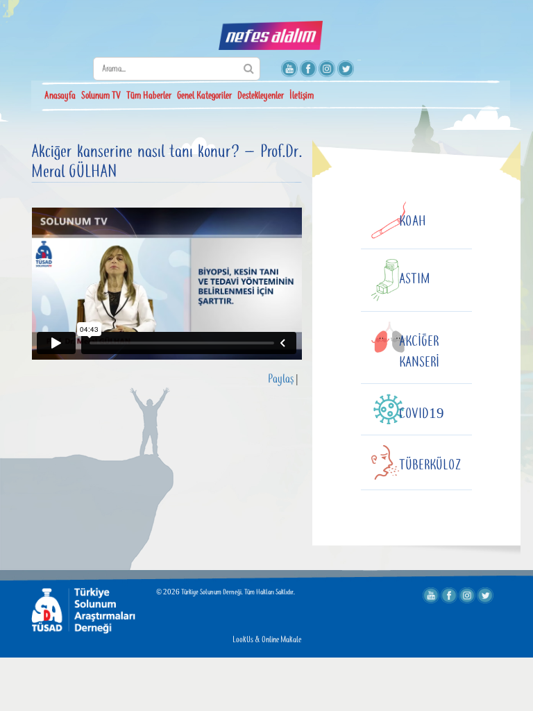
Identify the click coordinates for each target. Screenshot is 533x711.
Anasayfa (60, 95)
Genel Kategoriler (204, 95)
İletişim (301, 95)
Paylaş (281, 379)
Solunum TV (101, 95)
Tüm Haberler (148, 95)
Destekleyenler (260, 95)
